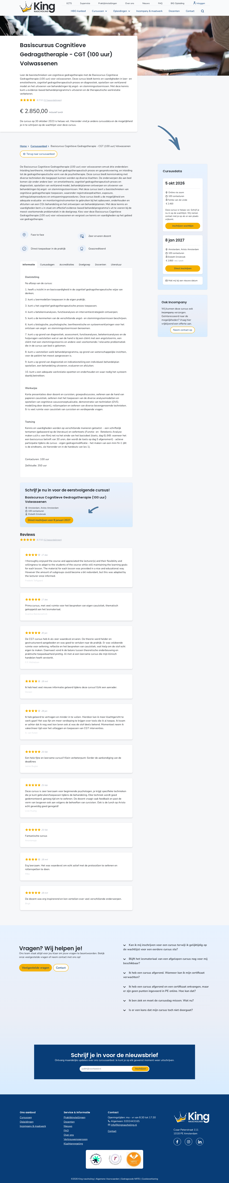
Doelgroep (84, 264)
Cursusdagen (47, 264)
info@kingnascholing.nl (124, 1125)
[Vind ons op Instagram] (188, 1141)
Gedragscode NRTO (130, 1178)
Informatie (29, 264)
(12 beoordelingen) (52, 100)
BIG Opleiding (177, 3)
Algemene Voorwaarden (107, 1178)
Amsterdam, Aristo (37, 507)
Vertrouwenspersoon (76, 1139)
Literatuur (116, 264)
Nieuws (146, 3)
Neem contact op (182, 330)
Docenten (174, 11)
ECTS (69, 3)
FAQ (160, 3)
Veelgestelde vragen (35, 968)
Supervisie (85, 3)
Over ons (129, 3)
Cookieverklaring (150, 1178)
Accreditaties (67, 264)
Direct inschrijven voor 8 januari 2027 (49, 520)
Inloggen (200, 3)
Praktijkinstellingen (107, 3)
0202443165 (132, 1121)
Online (171, 192)
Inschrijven (140, 1068)
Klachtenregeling (73, 1143)
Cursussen (98, 11)
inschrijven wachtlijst (182, 225)
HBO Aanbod (78, 11)
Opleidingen (120, 11)
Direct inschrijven (182, 268)
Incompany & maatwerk (149, 11)
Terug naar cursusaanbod (40, 154)
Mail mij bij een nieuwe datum (183, 280)
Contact (190, 11)
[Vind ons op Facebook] (177, 1141)
